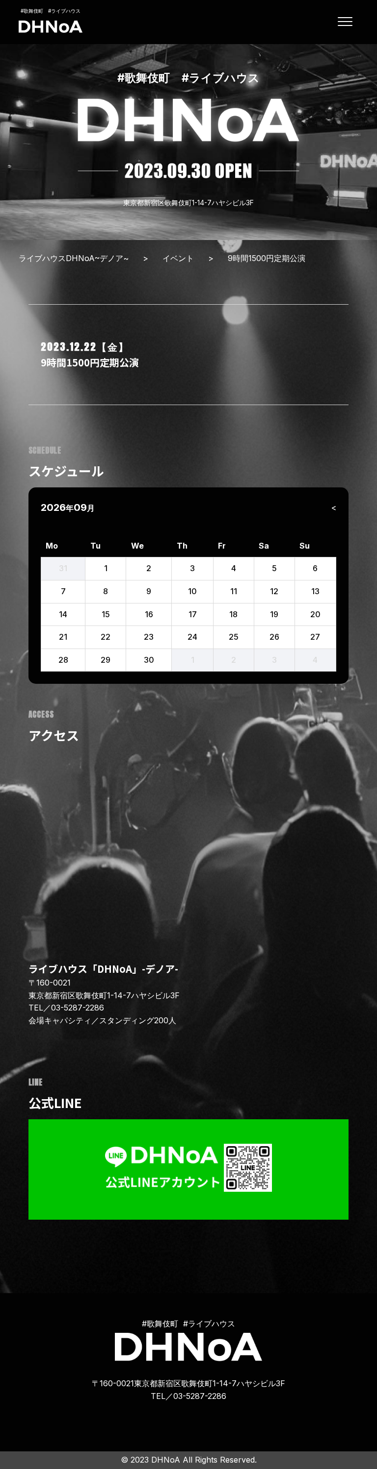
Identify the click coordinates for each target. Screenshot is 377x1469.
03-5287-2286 (77, 1007)
